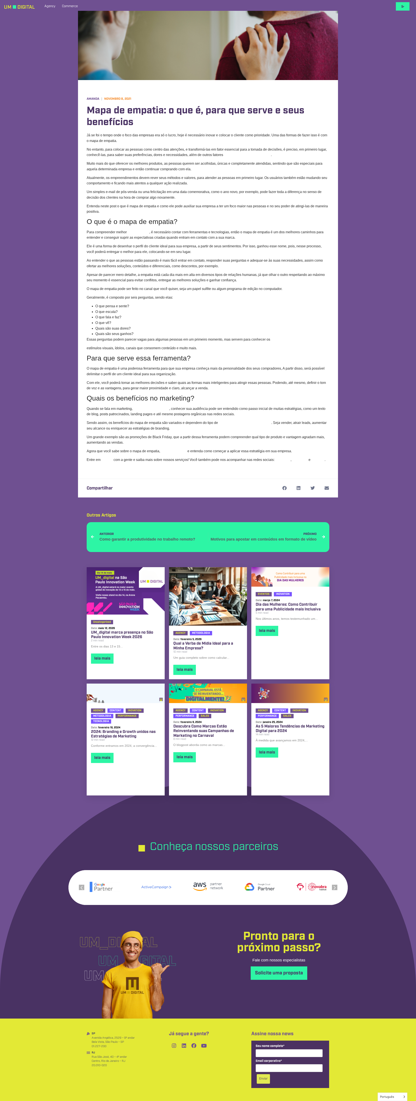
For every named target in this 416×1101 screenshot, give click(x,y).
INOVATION (283, 594)
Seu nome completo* (270, 1046)
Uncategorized (102, 622)
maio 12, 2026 (106, 628)
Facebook (300, 460)
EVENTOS (264, 594)
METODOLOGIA (201, 633)
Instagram (283, 460)
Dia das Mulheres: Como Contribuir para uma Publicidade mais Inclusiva (288, 607)
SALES (205, 716)
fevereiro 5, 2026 (191, 639)
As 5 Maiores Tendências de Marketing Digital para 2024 (290, 729)
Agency (49, 6)
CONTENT (115, 710)
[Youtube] (204, 1046)
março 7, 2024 (271, 600)
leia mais (102, 658)
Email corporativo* (269, 1061)
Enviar (263, 1079)
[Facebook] (194, 1046)
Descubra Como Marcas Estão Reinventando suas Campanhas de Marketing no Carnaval (203, 731)
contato (107, 460)
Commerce (70, 6)
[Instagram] (174, 1046)
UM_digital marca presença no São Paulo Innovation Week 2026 (122, 635)
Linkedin (318, 460)
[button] (284, 488)
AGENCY (180, 633)
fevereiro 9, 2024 (191, 722)
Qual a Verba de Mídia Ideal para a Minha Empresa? (203, 646)
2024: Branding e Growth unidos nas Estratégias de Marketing (123, 734)
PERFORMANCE (127, 716)
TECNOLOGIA (101, 721)
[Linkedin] (184, 1046)
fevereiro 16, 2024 (109, 727)
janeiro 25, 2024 (273, 722)
